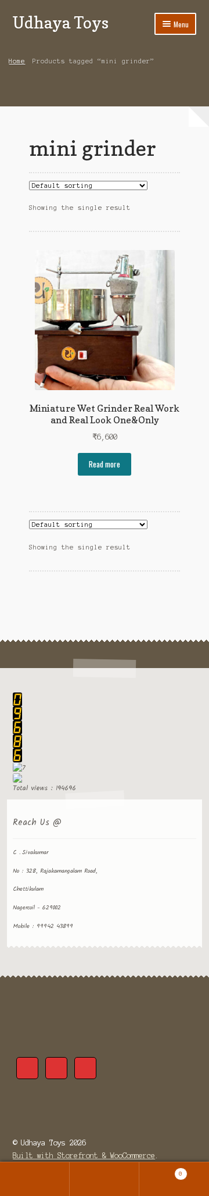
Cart (160, 1171)
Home (17, 61)
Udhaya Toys (61, 22)
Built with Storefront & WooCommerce (84, 1155)
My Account (35, 1179)
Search (104, 1179)
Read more (104, 464)
